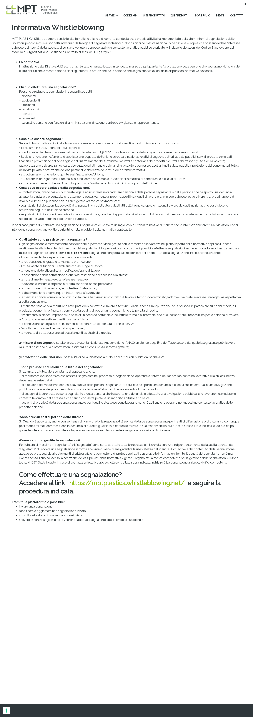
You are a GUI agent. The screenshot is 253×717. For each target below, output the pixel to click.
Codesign (130, 15)
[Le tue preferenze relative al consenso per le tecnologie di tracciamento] (6, 710)
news (220, 15)
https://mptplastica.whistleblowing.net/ (127, 483)
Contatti (237, 15)
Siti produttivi (154, 15)
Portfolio (202, 15)
